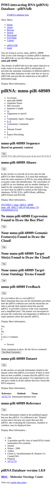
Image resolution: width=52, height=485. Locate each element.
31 (8, 111)
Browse (10, 30)
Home (10, 25)
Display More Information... (14, 83)
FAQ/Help (12, 38)
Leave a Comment (9, 337)
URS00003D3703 (9, 210)
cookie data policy (18, 482)
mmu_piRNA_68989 (23, 205)
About (10, 27)
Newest (10, 344)
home (9, 48)
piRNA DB (12, 45)
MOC (4, 476)
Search (10, 32)
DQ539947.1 (7, 205)
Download (12, 35)
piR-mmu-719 (32, 207)
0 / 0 (9, 121)
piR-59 (22, 207)
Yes (2, 326)
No (2, 331)
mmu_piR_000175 (9, 207)
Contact (10, 40)
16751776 (6, 396)
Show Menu (6, 20)
